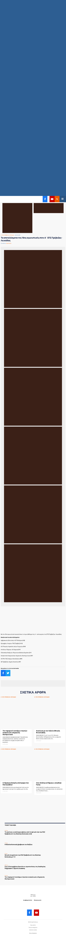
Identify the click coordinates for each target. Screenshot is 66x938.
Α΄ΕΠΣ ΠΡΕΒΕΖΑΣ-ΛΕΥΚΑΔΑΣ (7, 235)
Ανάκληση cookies (33, 930)
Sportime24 (8, 243)
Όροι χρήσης (33, 925)
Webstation (34, 933)
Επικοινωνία (37, 900)
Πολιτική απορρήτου (33, 927)
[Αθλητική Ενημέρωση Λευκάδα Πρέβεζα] (1, 199)
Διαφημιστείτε (27, 900)
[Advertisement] (33, 620)
